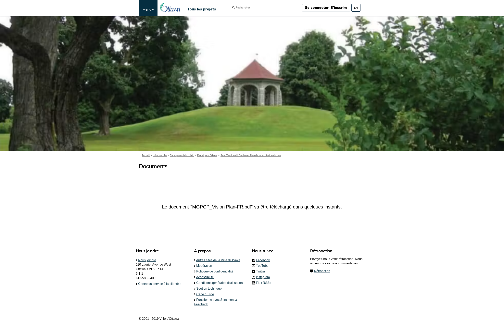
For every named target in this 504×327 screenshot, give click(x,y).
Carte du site (205, 294)
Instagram (264, 277)
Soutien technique (209, 288)
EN (356, 7)
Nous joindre (147, 260)
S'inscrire (339, 7)
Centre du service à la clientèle (159, 283)
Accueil (146, 155)
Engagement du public (182, 155)
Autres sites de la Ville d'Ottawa (218, 260)
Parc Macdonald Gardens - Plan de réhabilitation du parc (250, 155)
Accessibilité (205, 277)
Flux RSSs (263, 282)
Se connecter (317, 7)
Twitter (262, 271)
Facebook (264, 260)
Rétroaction (322, 271)
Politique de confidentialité (214, 271)
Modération (204, 265)
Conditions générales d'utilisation (219, 282)
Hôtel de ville (160, 155)
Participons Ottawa (207, 155)
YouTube (263, 265)
